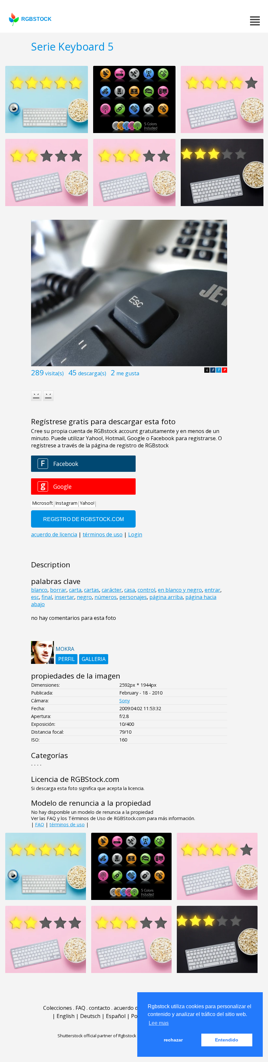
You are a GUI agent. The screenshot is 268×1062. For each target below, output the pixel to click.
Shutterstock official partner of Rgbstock (97, 1036)
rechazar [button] (173, 1039)
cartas (91, 589)
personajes (133, 597)
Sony (124, 700)
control (146, 589)
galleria (94, 659)
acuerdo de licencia (137, 1007)
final (47, 597)
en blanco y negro (180, 589)
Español (116, 1016)
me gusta (127, 373)
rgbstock (36, 19)
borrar (58, 589)
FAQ (39, 824)
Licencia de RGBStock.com (75, 779)
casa (129, 589)
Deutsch (90, 1016)
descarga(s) (92, 373)
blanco (39, 589)
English (66, 1016)
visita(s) (54, 373)
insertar (64, 597)
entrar (212, 589)
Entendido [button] (226, 1039)
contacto (99, 1007)
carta (75, 589)
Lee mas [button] (159, 1023)
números (105, 597)
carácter (112, 589)
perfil (66, 659)
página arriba (166, 597)
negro (84, 597)
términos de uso (67, 824)
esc (35, 597)
